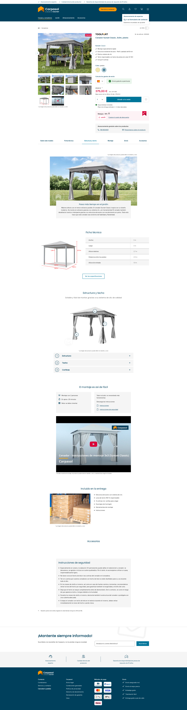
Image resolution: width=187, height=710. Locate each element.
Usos (67, 698)
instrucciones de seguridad (109, 409)
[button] (141, 9)
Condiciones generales (74, 685)
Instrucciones (104, 405)
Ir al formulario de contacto (136, 19)
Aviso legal (70, 682)
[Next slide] (92, 53)
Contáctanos (42, 682)
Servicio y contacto (107, 9)
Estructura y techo (90, 141)
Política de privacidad (73, 689)
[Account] (129, 9)
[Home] (39, 28)
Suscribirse (143, 643)
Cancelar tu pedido (44, 689)
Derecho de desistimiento (75, 692)
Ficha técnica (68, 141)
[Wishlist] (136, 9)
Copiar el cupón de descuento (118, 117)
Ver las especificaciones (93, 276)
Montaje (110, 141)
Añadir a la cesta (123, 99)
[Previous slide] (38, 53)
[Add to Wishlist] (146, 99)
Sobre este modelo (46, 141)
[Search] (123, 9)
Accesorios (143, 141)
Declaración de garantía (74, 695)
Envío (126, 141)
